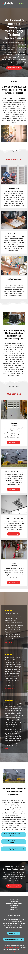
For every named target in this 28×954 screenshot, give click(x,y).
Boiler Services (14, 905)
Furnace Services (14, 899)
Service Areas (14, 909)
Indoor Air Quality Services (14, 903)
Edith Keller (8, 642)
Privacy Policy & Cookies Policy (11, 947)
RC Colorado (9, 749)
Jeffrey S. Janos (10, 688)
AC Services (14, 901)
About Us (14, 907)
